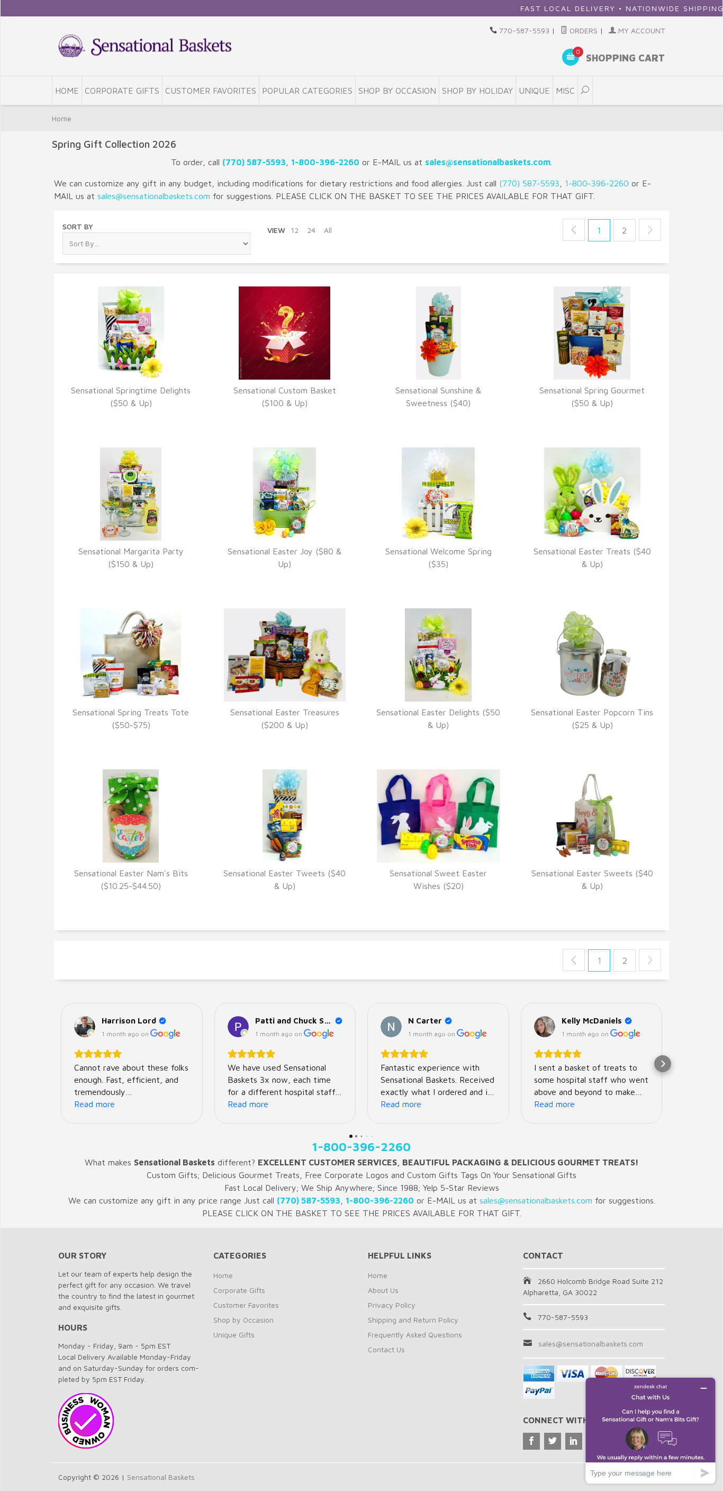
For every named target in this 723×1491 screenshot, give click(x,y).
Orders (582, 30)
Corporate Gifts (122, 90)
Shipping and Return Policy (413, 1319)
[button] (60, 1063)
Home (67, 90)
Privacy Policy (391, 1304)
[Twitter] (552, 1441)
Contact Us (386, 1349)
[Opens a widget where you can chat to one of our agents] (650, 1430)
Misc (565, 90)
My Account (640, 30)
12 (295, 230)
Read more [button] (94, 1104)
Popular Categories (307, 90)
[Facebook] (531, 1441)
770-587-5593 (524, 30)
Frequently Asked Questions (415, 1334)
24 (311, 230)
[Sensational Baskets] (145, 45)
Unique (534, 90)
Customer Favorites (210, 90)
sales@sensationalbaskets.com (590, 1343)
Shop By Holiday (477, 90)
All (328, 230)
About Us (383, 1290)
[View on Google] (84, 1026)
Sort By (77, 226)
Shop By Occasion (397, 90)
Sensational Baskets (161, 1476)
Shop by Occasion (243, 1319)
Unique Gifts (234, 1334)
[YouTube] (573, 1441)
